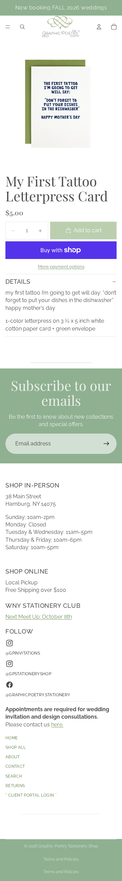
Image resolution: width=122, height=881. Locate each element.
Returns (15, 785)
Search (13, 776)
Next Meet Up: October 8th (38, 617)
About (12, 757)
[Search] (22, 26)
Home (11, 738)
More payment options (61, 266)
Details (17, 281)
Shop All (15, 747)
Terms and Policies (61, 859)
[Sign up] (106, 444)
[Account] (99, 26)
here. (57, 724)
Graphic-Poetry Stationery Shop (68, 846)
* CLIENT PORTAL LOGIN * (31, 795)
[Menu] (8, 27)
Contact (15, 766)
